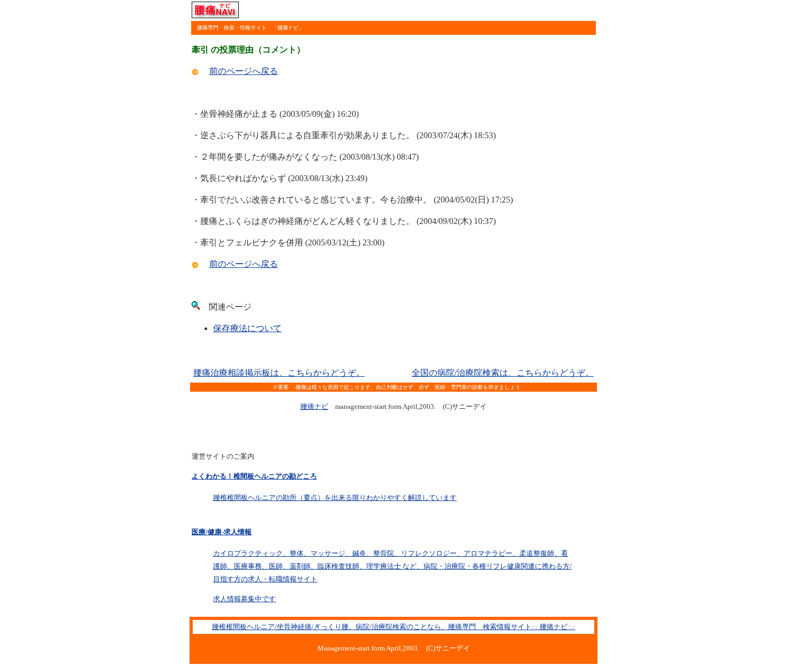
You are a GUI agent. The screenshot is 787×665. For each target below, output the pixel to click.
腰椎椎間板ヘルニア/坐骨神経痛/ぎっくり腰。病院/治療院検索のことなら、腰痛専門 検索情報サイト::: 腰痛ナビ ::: (394, 627)
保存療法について (247, 328)
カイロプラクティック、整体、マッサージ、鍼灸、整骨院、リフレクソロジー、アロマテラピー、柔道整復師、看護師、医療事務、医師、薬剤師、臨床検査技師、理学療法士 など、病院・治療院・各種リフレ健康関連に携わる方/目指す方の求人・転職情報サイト (392, 566)
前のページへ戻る (243, 71)
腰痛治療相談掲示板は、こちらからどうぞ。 (279, 372)
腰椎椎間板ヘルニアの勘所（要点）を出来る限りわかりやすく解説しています (335, 498)
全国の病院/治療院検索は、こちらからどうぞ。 (503, 372)
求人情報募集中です (244, 599)
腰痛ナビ (314, 406)
